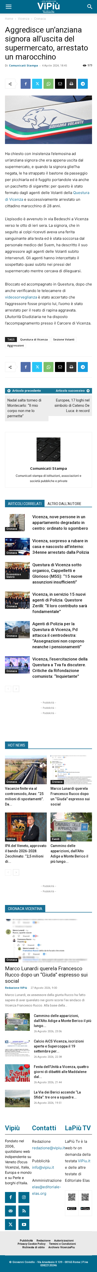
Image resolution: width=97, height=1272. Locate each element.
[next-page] (16, 689)
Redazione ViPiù (16, 988)
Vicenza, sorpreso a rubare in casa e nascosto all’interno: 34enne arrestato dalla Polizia (60, 546)
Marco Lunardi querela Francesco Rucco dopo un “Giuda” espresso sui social (46, 975)
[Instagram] (23, 1197)
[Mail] (10, 1211)
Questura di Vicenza (34, 339)
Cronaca (40, 18)
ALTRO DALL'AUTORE (64, 504)
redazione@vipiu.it (48, 1148)
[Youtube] (23, 1224)
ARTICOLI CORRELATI (25, 504)
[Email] (60, 84)
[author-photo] (48, 461)
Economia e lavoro (13, 575)
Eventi (55, 839)
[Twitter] (37, 84)
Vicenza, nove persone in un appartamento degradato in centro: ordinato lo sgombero (60, 522)
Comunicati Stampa (23, 65)
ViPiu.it (84, 1160)
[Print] (71, 84)
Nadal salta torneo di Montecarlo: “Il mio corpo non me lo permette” (24, 408)
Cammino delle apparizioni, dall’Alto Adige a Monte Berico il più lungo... (62, 1021)
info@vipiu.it (43, 1167)
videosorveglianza (21, 297)
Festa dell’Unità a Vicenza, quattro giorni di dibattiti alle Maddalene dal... (61, 1072)
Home (9, 18)
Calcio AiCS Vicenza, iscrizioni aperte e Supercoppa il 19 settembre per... (59, 1046)
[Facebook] (26, 84)
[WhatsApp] (48, 84)
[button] (8, 7)
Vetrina (10, 839)
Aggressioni (15, 345)
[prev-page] (8, 689)
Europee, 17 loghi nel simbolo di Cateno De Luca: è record (72, 405)
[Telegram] (83, 84)
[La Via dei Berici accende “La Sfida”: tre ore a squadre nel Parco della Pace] (17, 1098)
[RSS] (23, 1211)
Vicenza (23, 18)
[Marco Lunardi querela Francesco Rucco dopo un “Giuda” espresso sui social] (71, 770)
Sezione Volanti (63, 339)
